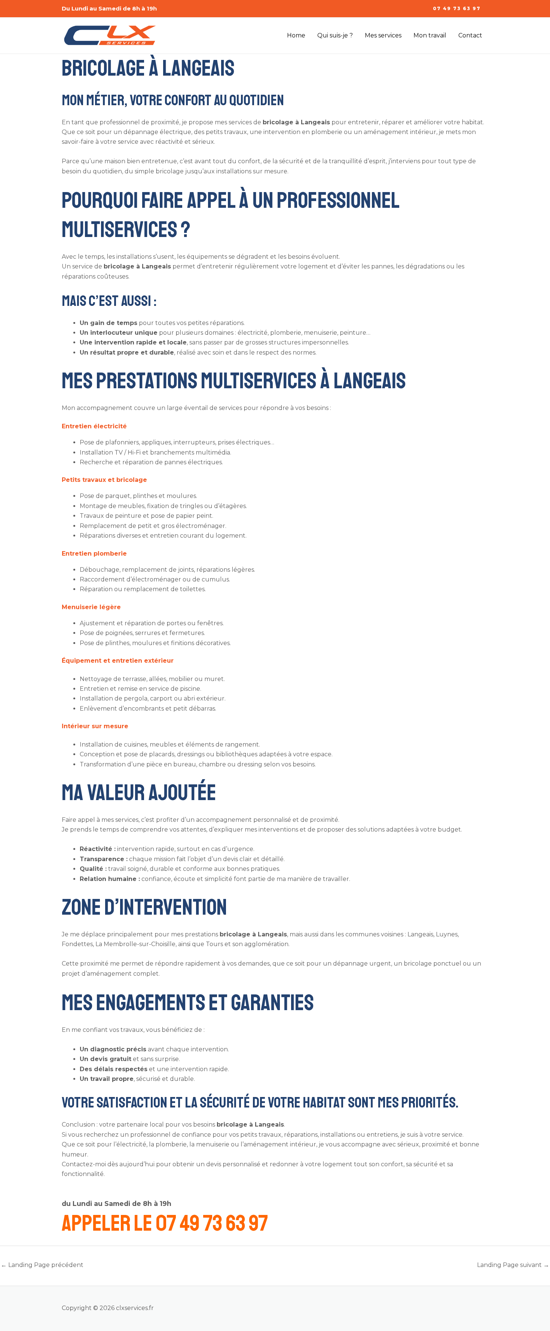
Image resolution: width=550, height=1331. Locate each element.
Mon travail (429, 35)
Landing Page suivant (513, 1264)
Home (296, 35)
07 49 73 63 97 (212, 1223)
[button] (456, 8)
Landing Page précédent (42, 1264)
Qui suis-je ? (335, 35)
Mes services (383, 35)
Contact (470, 35)
